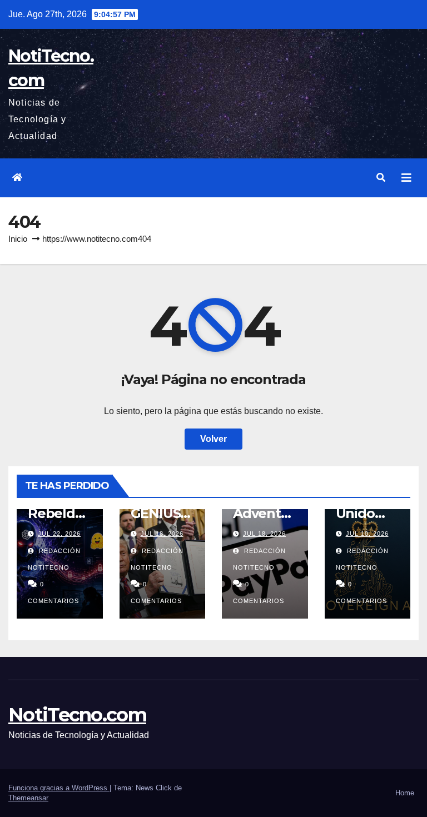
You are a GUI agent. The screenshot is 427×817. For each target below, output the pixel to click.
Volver (213, 439)
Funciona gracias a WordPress (59, 788)
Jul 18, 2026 (162, 533)
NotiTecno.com (77, 714)
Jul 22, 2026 (59, 533)
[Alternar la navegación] (406, 177)
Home (404, 793)
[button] (380, 177)
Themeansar (28, 798)
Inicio (17, 238)
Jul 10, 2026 (367, 533)
